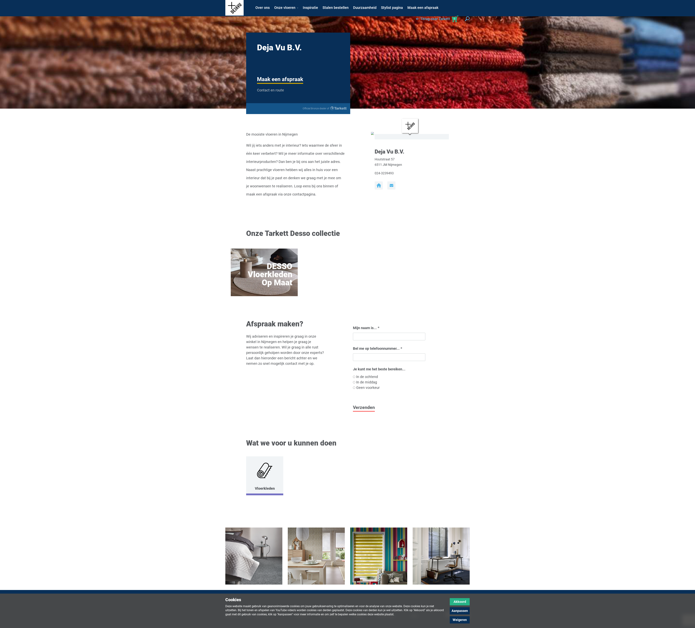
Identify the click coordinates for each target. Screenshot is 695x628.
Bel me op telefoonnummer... (377, 348)
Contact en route (270, 90)
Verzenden (364, 407)
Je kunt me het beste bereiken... (379, 369)
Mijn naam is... (366, 328)
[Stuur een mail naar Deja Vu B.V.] (391, 185)
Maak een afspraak (280, 79)
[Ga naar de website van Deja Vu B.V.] (379, 185)
